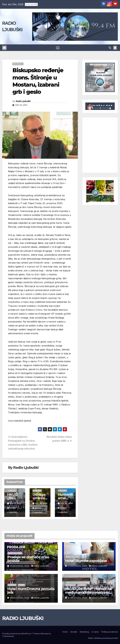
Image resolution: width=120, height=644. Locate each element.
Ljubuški (12, 490)
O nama (95, 632)
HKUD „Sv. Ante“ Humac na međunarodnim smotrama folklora (88, 592)
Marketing (84, 632)
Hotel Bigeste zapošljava (86, 561)
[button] (110, 47)
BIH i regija (18, 64)
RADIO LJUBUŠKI (22, 618)
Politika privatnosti (109, 632)
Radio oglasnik (15, 553)
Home (65, 632)
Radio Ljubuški (23, 101)
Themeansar (8, 636)
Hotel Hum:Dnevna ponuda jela (30, 591)
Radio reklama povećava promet (103, 638)
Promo (21, 585)
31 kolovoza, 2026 (20, 566)
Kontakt (73, 632)
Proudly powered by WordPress (17, 633)
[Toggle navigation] (57, 47)
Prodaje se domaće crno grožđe (28, 559)
